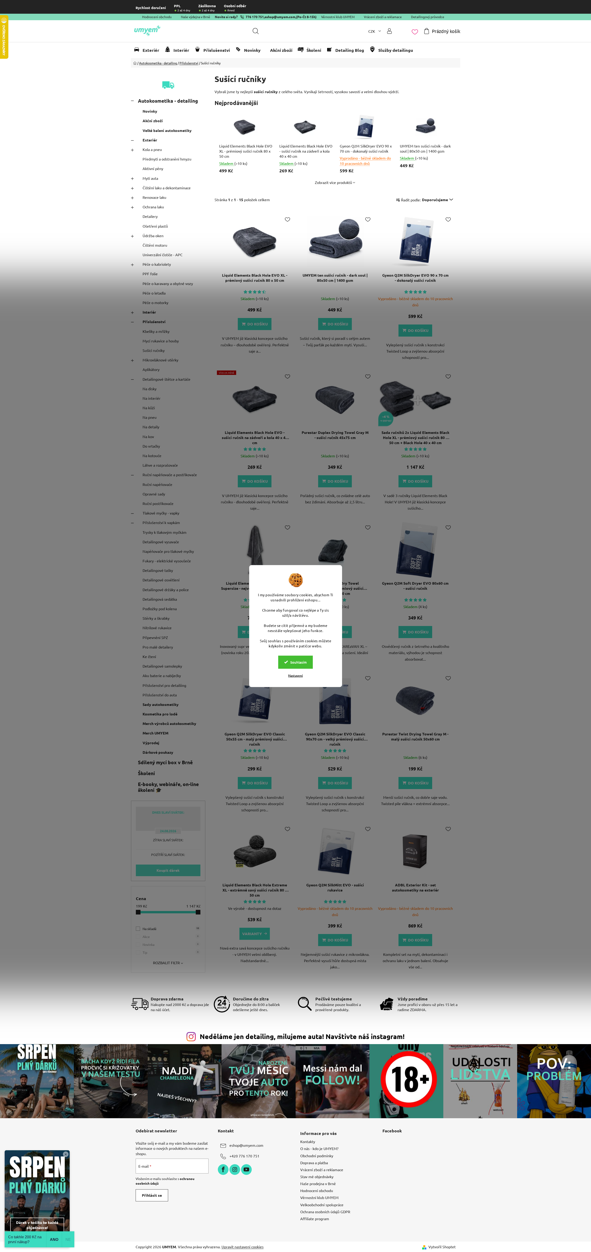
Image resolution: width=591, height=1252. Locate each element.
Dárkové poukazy (158, 752)
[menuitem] (148, 50)
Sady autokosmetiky (161, 704)
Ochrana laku (153, 206)
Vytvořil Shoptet (442, 1246)
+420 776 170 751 (244, 1156)
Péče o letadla (154, 293)
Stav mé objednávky (316, 1176)
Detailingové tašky (158, 570)
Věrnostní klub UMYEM (338, 17)
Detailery (150, 216)
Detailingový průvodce (427, 17)
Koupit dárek (168, 870)
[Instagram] (234, 1169)
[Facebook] (223, 1169)
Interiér (149, 312)
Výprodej (151, 742)
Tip (171, 952)
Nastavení (295, 675)
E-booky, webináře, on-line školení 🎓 (168, 787)
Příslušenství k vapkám (161, 522)
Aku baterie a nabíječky (162, 675)
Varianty (252, 933)
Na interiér (151, 398)
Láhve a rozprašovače (160, 465)
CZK (372, 31)
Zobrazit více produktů (333, 182)
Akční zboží (153, 120)
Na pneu (150, 417)
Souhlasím (298, 662)
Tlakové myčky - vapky (161, 513)
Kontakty (307, 1141)
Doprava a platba (314, 1162)
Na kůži (149, 407)
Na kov (148, 436)
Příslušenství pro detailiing (164, 685)
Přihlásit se (152, 1195)
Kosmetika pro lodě (160, 713)
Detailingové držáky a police (166, 589)
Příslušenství (154, 321)
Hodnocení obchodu (157, 17)
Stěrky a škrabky (156, 618)
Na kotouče (152, 455)
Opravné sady (154, 494)
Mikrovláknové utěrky (160, 359)
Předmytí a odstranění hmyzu (167, 159)
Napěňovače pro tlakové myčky (168, 551)
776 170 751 (255, 17)
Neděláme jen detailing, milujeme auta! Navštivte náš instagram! (302, 1036)
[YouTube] (246, 1169)
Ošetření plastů (155, 226)
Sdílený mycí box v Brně (165, 762)
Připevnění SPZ (155, 637)
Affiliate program (314, 1218)
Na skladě (171, 928)
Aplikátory (151, 369)
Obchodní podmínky (316, 1155)
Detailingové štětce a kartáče (166, 379)
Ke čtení (149, 656)
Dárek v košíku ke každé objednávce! (37, 1225)
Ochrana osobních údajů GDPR (325, 1211)
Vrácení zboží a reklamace (383, 17)
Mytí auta (150, 178)
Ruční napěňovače (157, 484)
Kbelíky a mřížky (156, 331)
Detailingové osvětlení (161, 579)
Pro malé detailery (158, 647)
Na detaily (151, 426)
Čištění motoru (155, 245)
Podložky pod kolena (160, 608)
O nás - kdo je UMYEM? (319, 1148)
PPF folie (150, 273)
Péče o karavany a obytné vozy (168, 283)
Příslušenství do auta (160, 694)
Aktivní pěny (153, 168)
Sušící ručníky (154, 350)
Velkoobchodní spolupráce (321, 1204)
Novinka (171, 944)
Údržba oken (153, 235)
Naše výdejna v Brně (195, 17)
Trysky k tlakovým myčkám (164, 532)
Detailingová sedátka (160, 599)
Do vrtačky (151, 446)
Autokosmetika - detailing (168, 101)
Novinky (150, 111)
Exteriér (150, 140)
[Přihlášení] (389, 31)
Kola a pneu (152, 149)
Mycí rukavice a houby (161, 340)
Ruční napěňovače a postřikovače (170, 474)
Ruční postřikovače (158, 503)
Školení (146, 773)
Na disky (150, 388)
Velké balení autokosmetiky (167, 130)
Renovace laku (154, 197)
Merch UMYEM (155, 733)
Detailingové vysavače (161, 541)
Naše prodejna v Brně (318, 1183)
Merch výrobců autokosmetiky (169, 723)
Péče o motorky (155, 302)
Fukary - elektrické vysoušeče (167, 560)
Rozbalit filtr (166, 962)
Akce (171, 936)
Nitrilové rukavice (157, 627)
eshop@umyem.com (279, 17)
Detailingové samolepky (162, 666)
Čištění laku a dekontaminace (167, 187)
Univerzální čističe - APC (163, 254)
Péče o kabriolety (157, 264)
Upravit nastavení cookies (243, 1246)
